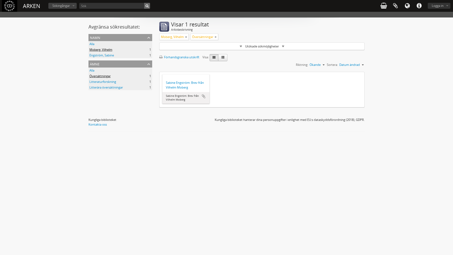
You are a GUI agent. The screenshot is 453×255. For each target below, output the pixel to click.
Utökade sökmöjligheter (262, 46)
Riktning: (302, 65)
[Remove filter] (186, 36)
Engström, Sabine (101, 55)
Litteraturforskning (102, 82)
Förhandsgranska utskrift (181, 57)
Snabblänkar (419, 6)
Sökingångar (61, 6)
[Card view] (214, 57)
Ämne (95, 63)
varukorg (384, 6)
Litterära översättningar (106, 87)
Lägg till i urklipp (203, 96)
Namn (95, 37)
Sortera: (332, 65)
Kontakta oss (97, 124)
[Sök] (147, 6)
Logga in (438, 6)
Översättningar (100, 76)
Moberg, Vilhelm (100, 49)
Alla (91, 44)
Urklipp (395, 6)
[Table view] (222, 57)
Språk (407, 6)
